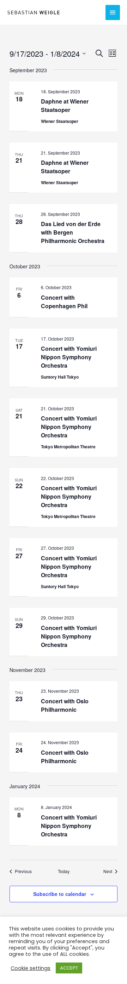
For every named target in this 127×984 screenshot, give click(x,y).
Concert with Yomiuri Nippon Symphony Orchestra (69, 356)
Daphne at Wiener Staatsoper (65, 105)
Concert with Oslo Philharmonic (65, 705)
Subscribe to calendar (59, 893)
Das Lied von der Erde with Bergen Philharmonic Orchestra (72, 232)
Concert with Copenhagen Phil (64, 301)
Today (63, 871)
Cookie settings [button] (30, 968)
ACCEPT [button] (69, 968)
